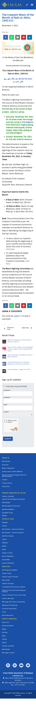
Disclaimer (6, 486)
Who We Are (6, 461)
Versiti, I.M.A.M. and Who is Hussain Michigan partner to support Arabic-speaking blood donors (20, 349)
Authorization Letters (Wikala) (12, 471)
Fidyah (4, 539)
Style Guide (6, 580)
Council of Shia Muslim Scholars (13, 499)
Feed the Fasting (7, 536)
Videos (4, 639)
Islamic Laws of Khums (10, 576)
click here (10, 249)
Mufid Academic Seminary (11, 506)
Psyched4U (6, 559)
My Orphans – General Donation (13, 529)
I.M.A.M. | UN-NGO (8, 496)
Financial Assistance (9, 608)
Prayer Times (6, 573)
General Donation (8, 563)
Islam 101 (5, 622)
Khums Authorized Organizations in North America (14, 475)
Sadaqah (5, 522)
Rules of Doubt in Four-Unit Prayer (14, 595)
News (4, 635)
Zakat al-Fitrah (7, 553)
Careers (4, 479)
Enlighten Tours (7, 512)
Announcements (7, 625)
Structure (5, 464)
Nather (4, 546)
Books (4, 642)
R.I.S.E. (4, 612)
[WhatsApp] (28, 665)
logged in (18, 316)
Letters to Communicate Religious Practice (14, 591)
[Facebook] (8, 665)
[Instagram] (15, 665)
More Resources (7, 615)
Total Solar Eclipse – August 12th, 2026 (19, 369)
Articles (4, 632)
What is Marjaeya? (8, 468)
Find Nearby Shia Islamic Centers (13, 587)
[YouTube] (21, 665)
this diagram (27, 122)
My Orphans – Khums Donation (13, 532)
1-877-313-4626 (19, 685)
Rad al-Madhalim (8, 556)
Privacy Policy (7, 483)
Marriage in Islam (8, 652)
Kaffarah (5, 542)
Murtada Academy (8, 509)
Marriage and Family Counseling (13, 601)
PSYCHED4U (6, 502)
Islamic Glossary (8, 583)
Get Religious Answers (10, 570)
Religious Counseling (9, 605)
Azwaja (4, 515)
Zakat (4, 549)
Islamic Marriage (8, 598)
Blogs (4, 629)
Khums (4, 526)
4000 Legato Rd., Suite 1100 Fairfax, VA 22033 (19, 683)
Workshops (6, 649)
